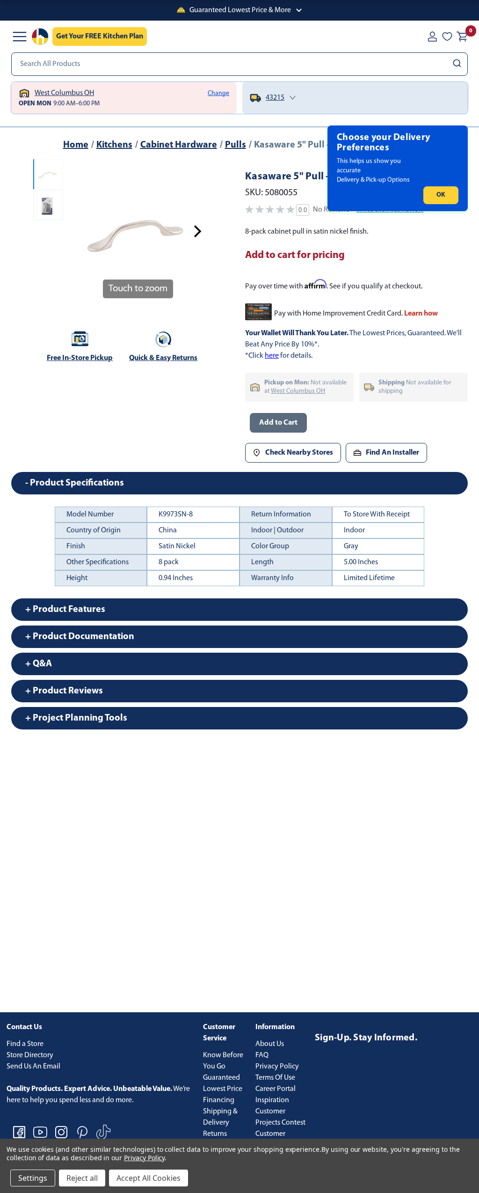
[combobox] (239, 64)
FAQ (262, 1055)
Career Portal (275, 1089)
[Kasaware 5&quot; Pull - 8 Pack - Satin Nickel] (48, 174)
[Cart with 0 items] (462, 36)
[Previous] (78, 231)
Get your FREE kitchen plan (99, 36)
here (272, 356)
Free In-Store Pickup (80, 358)
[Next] (197, 231)
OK (440, 195)
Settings (32, 1178)
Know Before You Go (223, 1061)
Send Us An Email (33, 1066)
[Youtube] (40, 1132)
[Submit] (458, 64)
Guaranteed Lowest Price (222, 1083)
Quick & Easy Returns (163, 358)
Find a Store (25, 1044)
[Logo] (40, 36)
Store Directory (30, 1055)
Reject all (82, 1178)
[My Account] (432, 36)
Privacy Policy (277, 1066)
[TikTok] (103, 1132)
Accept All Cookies (148, 1178)
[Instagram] (61, 1132)
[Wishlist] (447, 36)
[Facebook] (19, 1132)
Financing (218, 1100)
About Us (269, 1044)
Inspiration (272, 1100)
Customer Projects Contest (280, 1117)
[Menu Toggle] (19, 36)
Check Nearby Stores (299, 453)
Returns (215, 1134)
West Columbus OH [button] (298, 391)
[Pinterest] (82, 1132)
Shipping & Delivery (220, 1117)
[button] (239, 10)
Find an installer (392, 453)
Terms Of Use (275, 1078)
